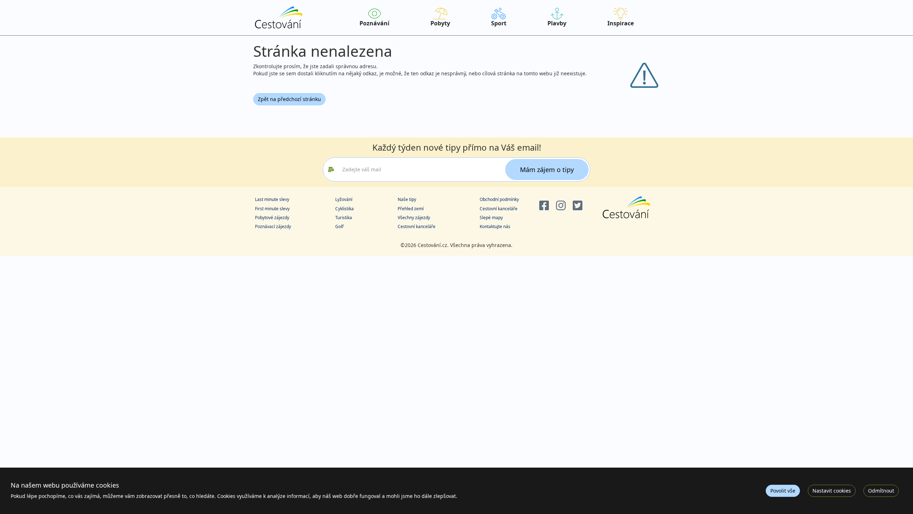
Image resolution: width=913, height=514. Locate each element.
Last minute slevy (272, 199)
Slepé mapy (491, 218)
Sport (498, 23)
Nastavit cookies (831, 490)
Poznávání (374, 23)
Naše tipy (407, 199)
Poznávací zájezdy (273, 226)
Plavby (556, 23)
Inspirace (620, 23)
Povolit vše (782, 490)
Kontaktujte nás (495, 226)
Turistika (343, 218)
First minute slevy (272, 209)
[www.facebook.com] (544, 206)
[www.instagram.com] (560, 206)
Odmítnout (881, 490)
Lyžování (343, 199)
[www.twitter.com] (577, 206)
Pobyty (440, 23)
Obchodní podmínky (499, 199)
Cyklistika (344, 209)
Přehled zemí (411, 209)
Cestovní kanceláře (416, 226)
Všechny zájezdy (414, 218)
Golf (339, 226)
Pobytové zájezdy (272, 218)
